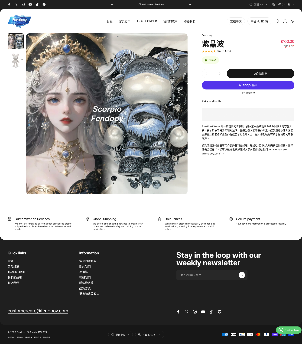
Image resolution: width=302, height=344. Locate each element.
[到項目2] (16, 60)
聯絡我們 (13, 283)
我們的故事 (15, 277)
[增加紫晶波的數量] (220, 73)
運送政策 (28, 337)
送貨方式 (85, 288)
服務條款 (19, 337)
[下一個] (189, 4)
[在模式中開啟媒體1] (107, 113)
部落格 (83, 272)
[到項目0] (16, 41)
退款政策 (37, 337)
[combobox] (259, 4)
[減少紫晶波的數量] (205, 73)
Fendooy (207, 35)
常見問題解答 (87, 261)
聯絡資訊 (46, 337)
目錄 (10, 261)
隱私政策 (11, 337)
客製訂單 (13, 266)
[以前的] (111, 4)
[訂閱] (242, 275)
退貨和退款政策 (89, 293)
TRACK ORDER (18, 272)
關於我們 (85, 266)
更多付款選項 (248, 92)
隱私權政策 (86, 283)
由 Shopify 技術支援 (37, 332)
